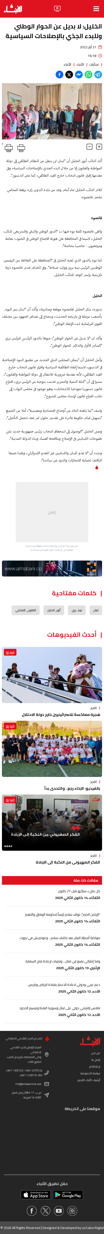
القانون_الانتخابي (25, 610)
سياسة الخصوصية (90, 1073)
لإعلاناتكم (94, 1066)
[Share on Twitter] (69, 74)
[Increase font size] (99, 147)
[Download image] (6, 135)
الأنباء (80, 64)
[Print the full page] (20, 147)
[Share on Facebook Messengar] (79, 74)
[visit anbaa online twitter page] (45, 1211)
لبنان (95, 610)
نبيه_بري (77, 610)
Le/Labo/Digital (93, 1228)
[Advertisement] (52, 512)
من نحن (95, 1053)
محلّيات (94, 64)
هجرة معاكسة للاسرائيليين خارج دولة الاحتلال (61, 714)
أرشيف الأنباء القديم (89, 1080)
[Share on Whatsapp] (88, 74)
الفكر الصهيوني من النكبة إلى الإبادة (68, 862)
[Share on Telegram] (98, 74)
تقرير (93, 708)
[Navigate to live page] (57, 8)
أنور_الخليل (53, 610)
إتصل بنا (95, 1060)
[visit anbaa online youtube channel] (59, 1211)
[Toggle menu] (96, 9)
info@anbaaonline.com (28, 1084)
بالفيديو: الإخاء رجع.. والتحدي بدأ (72, 788)
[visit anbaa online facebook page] (31, 1211)
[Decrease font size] (89, 147)
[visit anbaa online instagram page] (72, 1211)
